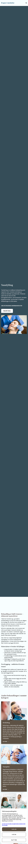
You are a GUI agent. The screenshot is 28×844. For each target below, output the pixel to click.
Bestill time (7, 311)
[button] (26, 3)
